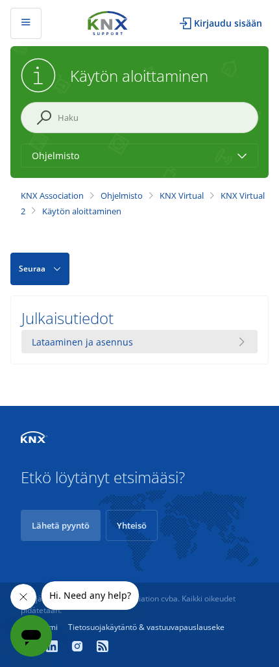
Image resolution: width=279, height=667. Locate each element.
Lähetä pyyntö (61, 525)
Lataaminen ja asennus (82, 342)
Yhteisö (132, 525)
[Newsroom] (102, 647)
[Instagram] (78, 647)
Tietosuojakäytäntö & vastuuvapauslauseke (146, 627)
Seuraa (32, 268)
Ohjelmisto (122, 195)
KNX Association (52, 195)
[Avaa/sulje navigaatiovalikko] (26, 23)
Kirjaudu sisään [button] (228, 23)
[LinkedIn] (53, 647)
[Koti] (108, 22)
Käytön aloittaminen (81, 211)
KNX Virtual (182, 195)
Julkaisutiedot (67, 318)
